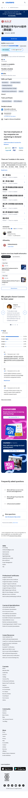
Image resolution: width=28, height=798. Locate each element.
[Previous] (3, 312)
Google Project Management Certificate (11, 586)
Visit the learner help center (13, 517)
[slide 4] (17, 324)
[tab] (6, 256)
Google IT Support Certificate (9, 584)
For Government (6, 689)
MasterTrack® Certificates (8, 683)
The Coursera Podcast (7, 719)
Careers (4, 675)
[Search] (25, 2)
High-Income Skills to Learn (8, 649)
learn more (15, 522)
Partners (4, 713)
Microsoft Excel (5, 560)
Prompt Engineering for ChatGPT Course (11, 624)
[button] (3, 94)
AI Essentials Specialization (8, 607)
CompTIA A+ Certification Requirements (11, 641)
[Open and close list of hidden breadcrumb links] (6, 7)
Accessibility (5, 743)
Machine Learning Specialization (9, 622)
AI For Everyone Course (7, 611)
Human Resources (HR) (7, 558)
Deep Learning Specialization (9, 616)
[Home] (2, 7)
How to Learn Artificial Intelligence (10, 651)
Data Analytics (5, 554)
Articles (4, 747)
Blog (3, 717)
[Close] (24, 11)
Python (4, 564)
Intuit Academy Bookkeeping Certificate (11, 596)
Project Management (7, 562)
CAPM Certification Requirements (10, 639)
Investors (4, 734)
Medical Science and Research (9, 91)
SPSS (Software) (18, 101)
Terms (4, 736)
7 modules (4, 55)
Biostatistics (5, 82)
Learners (4, 711)
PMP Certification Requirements (9, 653)
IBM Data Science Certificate (9, 594)
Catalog (4, 677)
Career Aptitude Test (7, 637)
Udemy (4, 700)
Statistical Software (6, 101)
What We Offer (5, 670)
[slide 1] (11, 324)
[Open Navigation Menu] (3, 2)
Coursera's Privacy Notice (15, 536)
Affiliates (4, 751)
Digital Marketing (6, 556)
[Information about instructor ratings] (11, 228)
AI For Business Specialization (9, 609)
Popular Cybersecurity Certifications (10, 655)
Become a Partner (6, 694)
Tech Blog (4, 721)
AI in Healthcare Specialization (9, 613)
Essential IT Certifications (8, 647)
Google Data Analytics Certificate (10, 582)
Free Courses (5, 698)
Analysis (21, 91)
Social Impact (5, 696)
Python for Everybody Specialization (10, 626)
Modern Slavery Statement (8, 753)
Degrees (4, 685)
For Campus (5, 691)
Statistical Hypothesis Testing (9, 88)
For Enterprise (5, 687)
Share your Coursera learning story (10, 657)
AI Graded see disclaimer (10, 116)
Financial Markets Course (8, 620)
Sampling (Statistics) (7, 85)
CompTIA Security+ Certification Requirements (9, 644)
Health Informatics (14, 7)
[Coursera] (10, 2)
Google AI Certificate (7, 577)
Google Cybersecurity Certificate (10, 579)
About (3, 668)
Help (3, 740)
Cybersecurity (5, 552)
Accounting (5, 547)
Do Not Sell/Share (6, 755)
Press (3, 732)
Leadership (5, 672)
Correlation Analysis (15, 82)
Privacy (4, 738)
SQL (3, 566)
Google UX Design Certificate (9, 588)
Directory (4, 749)
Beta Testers (5, 715)
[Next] (25, 312)
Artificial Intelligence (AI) (8, 550)
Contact (4, 745)
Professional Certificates (8, 681)
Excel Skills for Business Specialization (11, 618)
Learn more (23, 46)
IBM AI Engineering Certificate (9, 590)
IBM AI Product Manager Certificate (10, 592)
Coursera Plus (5, 679)
